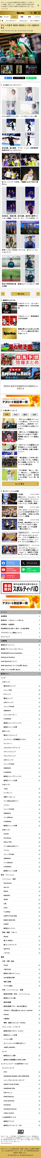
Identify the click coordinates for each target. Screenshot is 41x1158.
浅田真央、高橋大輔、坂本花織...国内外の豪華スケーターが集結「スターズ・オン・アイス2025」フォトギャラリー (20, 218)
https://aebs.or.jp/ (6, 1143)
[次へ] (2, 48)
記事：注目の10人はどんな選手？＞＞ (12, 61)
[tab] (6, 17)
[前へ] (38, 48)
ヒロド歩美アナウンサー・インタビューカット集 (19, 116)
